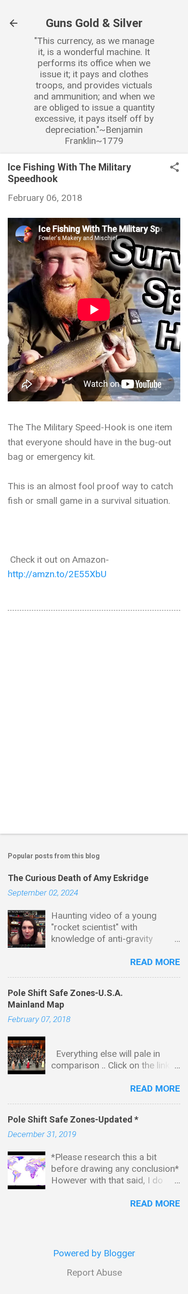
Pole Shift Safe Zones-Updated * (73, 1119)
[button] (174, 168)
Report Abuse (94, 1272)
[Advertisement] (94, 724)
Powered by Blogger (94, 1253)
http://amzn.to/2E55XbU (57, 574)
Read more (155, 961)
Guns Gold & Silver (94, 23)
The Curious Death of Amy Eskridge (78, 878)
